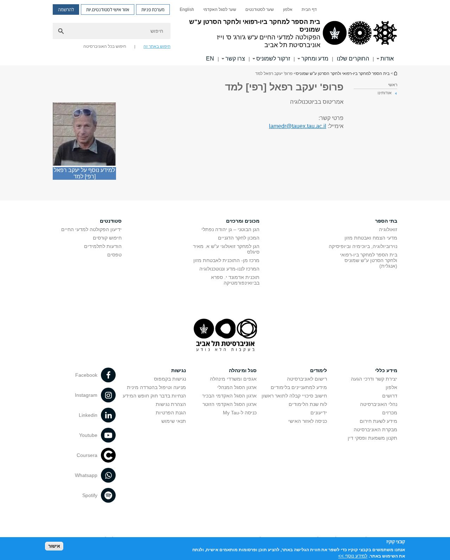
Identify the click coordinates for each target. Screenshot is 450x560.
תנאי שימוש (173, 421)
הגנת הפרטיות (171, 412)
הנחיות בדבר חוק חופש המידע (154, 396)
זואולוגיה (388, 229)
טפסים (114, 254)
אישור (54, 546)
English (187, 9)
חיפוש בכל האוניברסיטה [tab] (104, 46)
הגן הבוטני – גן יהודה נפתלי (230, 229)
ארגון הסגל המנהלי (237, 387)
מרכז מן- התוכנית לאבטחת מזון (226, 260)
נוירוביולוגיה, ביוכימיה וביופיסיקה (363, 246)
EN (210, 59)
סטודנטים (111, 221)
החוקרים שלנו (353, 59)
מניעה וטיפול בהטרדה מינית (156, 387)
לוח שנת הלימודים (308, 404)
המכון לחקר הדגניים (238, 238)
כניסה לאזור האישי (307, 421)
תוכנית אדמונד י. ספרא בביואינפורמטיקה (235, 280)
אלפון (287, 9)
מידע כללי (386, 370)
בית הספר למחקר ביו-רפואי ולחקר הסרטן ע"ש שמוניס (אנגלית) (368, 260)
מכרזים (389, 412)
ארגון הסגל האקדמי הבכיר (229, 396)
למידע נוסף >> (352, 555)
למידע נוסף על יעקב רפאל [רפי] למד (84, 173)
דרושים (389, 396)
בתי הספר (386, 221)
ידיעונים (318, 412)
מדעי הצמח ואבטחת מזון (371, 238)
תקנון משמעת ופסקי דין (372, 438)
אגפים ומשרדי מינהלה (233, 379)
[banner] (225, 32)
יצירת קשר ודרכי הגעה (374, 379)
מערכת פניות (153, 9)
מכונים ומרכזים (242, 221)
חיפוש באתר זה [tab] (157, 46)
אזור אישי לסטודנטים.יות (107, 9)
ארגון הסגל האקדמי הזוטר (229, 404)
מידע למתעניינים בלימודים (299, 387)
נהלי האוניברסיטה (378, 404)
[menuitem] (309, 9)
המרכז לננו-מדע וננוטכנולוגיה (229, 269)
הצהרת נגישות (171, 404)
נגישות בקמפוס (170, 379)
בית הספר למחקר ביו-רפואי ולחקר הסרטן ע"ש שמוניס (395, 73)
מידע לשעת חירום (378, 421)
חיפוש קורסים (107, 238)
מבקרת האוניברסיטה (375, 429)
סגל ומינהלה (243, 370)
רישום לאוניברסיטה (307, 379)
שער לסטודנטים (259, 9)
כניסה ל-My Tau (240, 412)
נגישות (178, 370)
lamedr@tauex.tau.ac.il (297, 126)
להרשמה (66, 9)
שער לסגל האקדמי (219, 9)
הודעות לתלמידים (103, 246)
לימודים (318, 370)
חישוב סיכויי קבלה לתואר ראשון (294, 396)
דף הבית (309, 9)
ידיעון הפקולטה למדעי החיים (91, 229)
